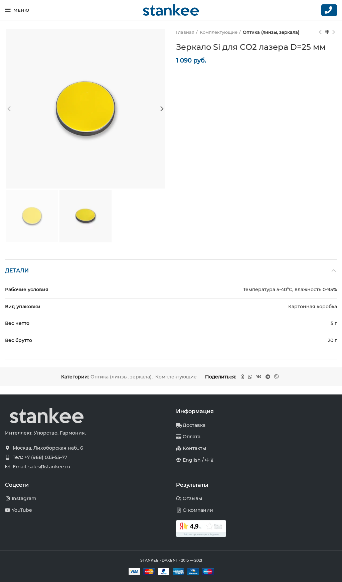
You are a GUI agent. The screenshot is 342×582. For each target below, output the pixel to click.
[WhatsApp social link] (250, 376)
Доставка (194, 425)
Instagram (24, 498)
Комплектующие (218, 32)
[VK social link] (259, 376)
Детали (17, 270)
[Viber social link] (276, 376)
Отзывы (192, 498)
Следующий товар (333, 32)
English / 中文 (198, 460)
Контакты (194, 448)
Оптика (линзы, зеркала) (271, 32)
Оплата (191, 437)
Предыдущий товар (320, 32)
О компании (198, 510)
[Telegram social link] (268, 376)
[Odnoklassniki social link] (242, 376)
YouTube (22, 510)
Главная (185, 32)
